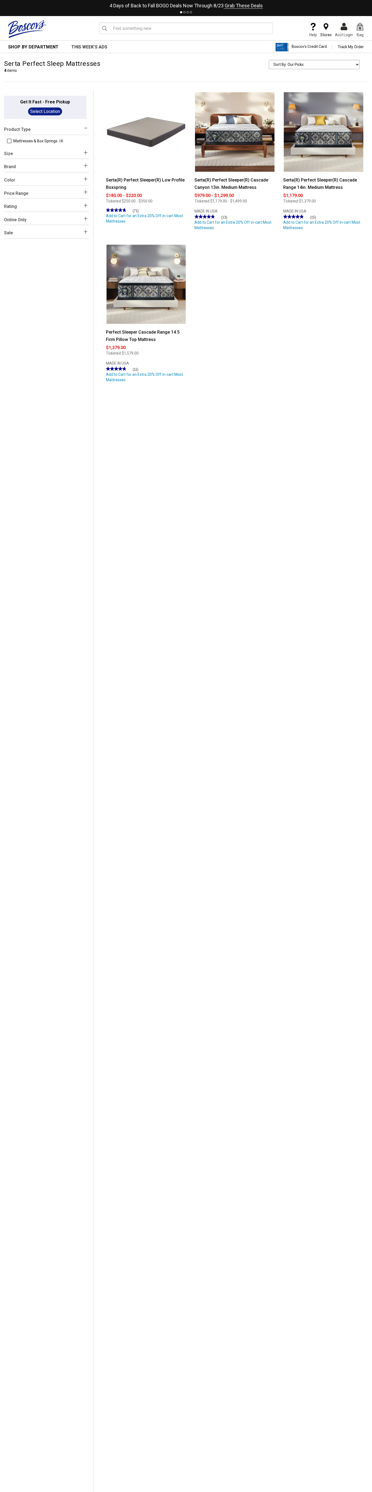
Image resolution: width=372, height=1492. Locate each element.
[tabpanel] (186, 4)
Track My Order (351, 47)
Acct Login (344, 35)
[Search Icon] (104, 28)
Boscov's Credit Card (309, 47)
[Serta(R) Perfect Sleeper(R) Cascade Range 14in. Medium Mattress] (323, 132)
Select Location (45, 111)
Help (313, 35)
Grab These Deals (243, 5)
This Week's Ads (89, 47)
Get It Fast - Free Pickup (45, 101)
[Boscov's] (27, 29)
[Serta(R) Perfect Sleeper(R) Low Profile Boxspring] (146, 132)
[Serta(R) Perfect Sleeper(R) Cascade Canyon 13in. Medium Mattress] (235, 132)
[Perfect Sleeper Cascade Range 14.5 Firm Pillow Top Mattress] (146, 284)
